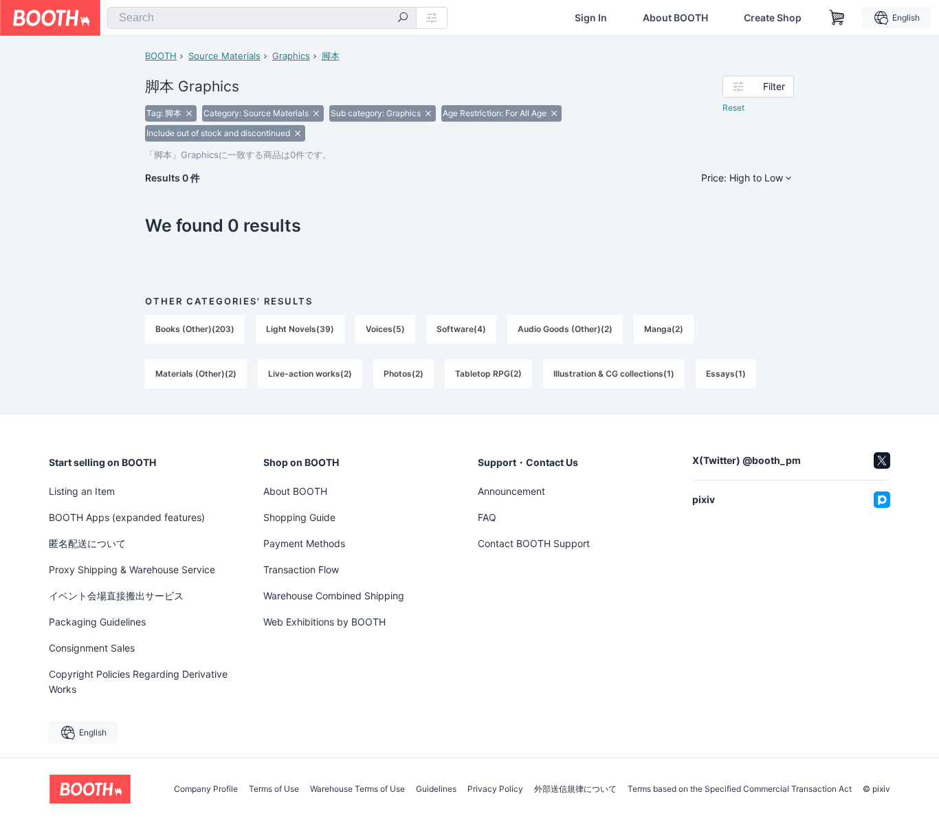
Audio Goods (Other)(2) (565, 329)
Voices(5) (385, 329)
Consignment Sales (92, 648)
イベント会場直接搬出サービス (116, 595)
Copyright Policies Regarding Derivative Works (138, 681)
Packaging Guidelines (97, 622)
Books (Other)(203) (194, 329)
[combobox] (262, 18)
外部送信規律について (575, 789)
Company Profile (206, 789)
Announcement (511, 491)
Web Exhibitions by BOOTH (324, 622)
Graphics (291, 55)
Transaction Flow (301, 569)
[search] (403, 18)
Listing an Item (82, 491)
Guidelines (436, 789)
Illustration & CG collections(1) (613, 373)
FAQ (487, 517)
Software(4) (461, 329)
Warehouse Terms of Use (357, 789)
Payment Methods (304, 543)
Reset (733, 107)
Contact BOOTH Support (534, 543)
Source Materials (224, 55)
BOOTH (161, 55)
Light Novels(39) (300, 329)
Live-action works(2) (310, 373)
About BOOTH (675, 18)
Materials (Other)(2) (195, 373)
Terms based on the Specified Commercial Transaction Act (740, 789)
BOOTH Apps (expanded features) (127, 517)
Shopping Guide (299, 517)
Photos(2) (403, 373)
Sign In (591, 18)
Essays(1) (726, 373)
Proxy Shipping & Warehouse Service (132, 569)
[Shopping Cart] (837, 18)
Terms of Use (274, 789)
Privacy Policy (495, 789)
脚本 (331, 55)
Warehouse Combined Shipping (333, 595)
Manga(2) (663, 329)
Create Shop (773, 18)
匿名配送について (87, 543)
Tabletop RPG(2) (488, 373)
